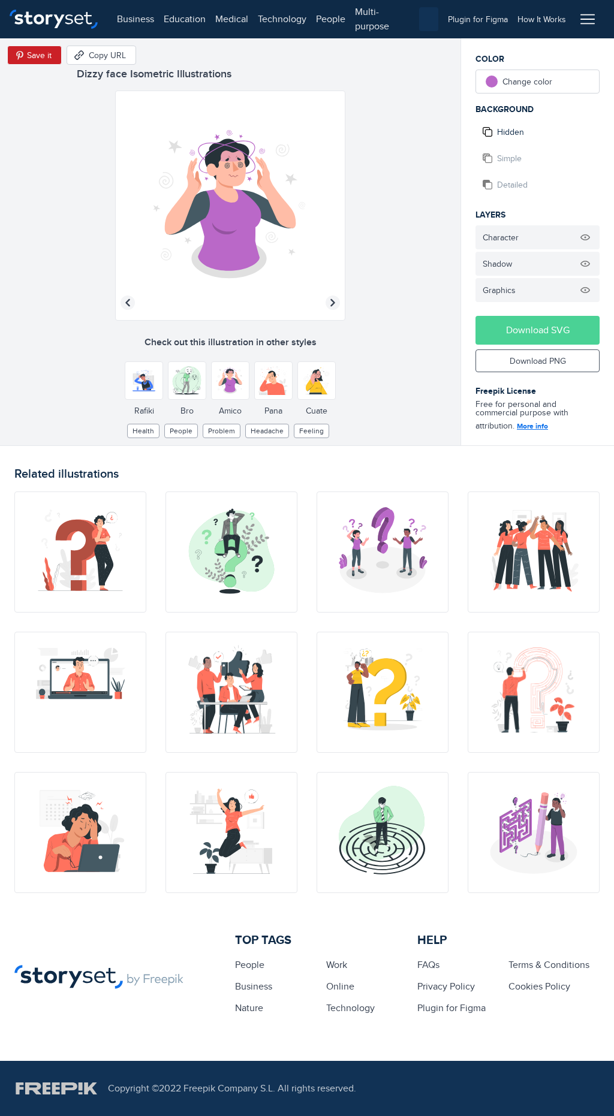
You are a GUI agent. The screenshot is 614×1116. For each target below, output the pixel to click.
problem (221, 431)
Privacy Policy (446, 986)
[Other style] (144, 380)
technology (282, 19)
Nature (249, 1008)
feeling (311, 431)
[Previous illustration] (128, 302)
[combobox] (428, 19)
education (185, 19)
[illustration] (80, 552)
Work (336, 965)
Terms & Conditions (548, 965)
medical (231, 19)
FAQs (428, 965)
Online (340, 986)
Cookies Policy (539, 986)
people (330, 19)
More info (532, 426)
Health (143, 431)
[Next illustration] (333, 302)
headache (267, 431)
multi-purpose (372, 19)
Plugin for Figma (451, 1008)
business (135, 19)
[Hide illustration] (585, 237)
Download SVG (538, 330)
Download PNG (538, 361)
